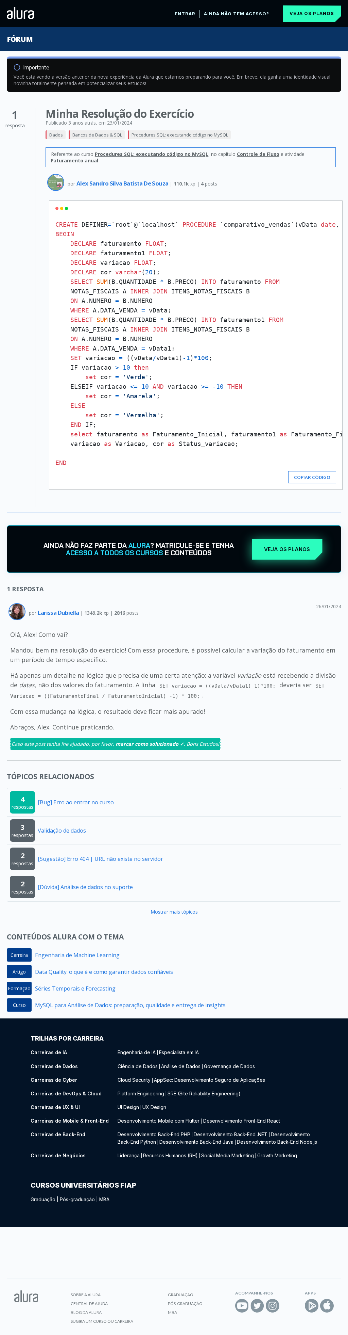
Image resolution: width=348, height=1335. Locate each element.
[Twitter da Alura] (257, 1306)
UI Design (128, 1107)
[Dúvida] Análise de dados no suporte (85, 887)
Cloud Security (134, 1080)
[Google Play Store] (311, 1306)
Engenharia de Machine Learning (77, 955)
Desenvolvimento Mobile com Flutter (159, 1121)
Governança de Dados (229, 1066)
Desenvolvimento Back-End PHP (154, 1134)
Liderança (129, 1155)
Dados (56, 135)
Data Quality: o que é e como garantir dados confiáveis (104, 972)
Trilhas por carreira (67, 1038)
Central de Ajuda (89, 1303)
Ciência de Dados (138, 1066)
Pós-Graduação (185, 1303)
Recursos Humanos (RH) (170, 1155)
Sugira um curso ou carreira (102, 1321)
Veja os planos (312, 13)
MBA (104, 1199)
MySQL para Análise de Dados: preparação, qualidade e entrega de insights (130, 1005)
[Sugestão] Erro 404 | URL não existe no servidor (100, 859)
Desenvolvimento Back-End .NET (230, 1134)
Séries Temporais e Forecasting (75, 988)
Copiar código (312, 477)
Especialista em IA (179, 1052)
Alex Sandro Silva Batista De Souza (123, 183)
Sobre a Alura (86, 1294)
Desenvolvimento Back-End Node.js (277, 1142)
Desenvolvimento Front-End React (241, 1121)
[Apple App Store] (327, 1306)
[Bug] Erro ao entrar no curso (76, 802)
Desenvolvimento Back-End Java (196, 1142)
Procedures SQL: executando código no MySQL (180, 135)
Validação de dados (62, 830)
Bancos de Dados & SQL (97, 135)
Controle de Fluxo (258, 154)
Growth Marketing (277, 1155)
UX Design (154, 1107)
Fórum (19, 39)
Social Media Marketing (227, 1155)
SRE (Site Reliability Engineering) (204, 1093)
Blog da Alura (86, 1312)
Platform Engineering (141, 1093)
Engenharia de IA (137, 1052)
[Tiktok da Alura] (288, 1306)
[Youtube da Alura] (242, 1306)
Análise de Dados (181, 1066)
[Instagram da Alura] (272, 1306)
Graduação (43, 1199)
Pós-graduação (77, 1199)
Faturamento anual (74, 160)
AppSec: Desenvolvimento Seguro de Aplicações (209, 1080)
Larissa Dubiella (59, 612)
